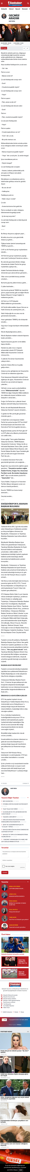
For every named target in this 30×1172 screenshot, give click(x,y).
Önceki (4, 783)
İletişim (16, 1012)
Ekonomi (25, 9)
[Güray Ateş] (4, 895)
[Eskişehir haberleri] (15, 3)
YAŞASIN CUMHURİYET (10, 817)
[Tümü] (28, 882)
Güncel (11, 9)
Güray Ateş (12, 894)
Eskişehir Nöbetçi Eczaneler (10, 995)
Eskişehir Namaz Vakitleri (9, 998)
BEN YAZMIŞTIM (8, 801)
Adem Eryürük (13, 925)
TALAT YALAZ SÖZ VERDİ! (10, 809)
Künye (22, 1012)
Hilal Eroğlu (13, 909)
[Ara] (28, 3)
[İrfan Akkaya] (4, 903)
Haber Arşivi (6, 1007)
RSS (5, 1019)
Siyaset (17, 9)
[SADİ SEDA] (4, 16)
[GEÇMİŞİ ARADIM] (15, 33)
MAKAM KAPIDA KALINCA (16, 896)
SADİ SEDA (12, 21)
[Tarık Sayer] (4, 918)
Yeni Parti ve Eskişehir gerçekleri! (18, 919)
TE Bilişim (19, 1024)
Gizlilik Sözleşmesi (7, 1012)
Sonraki (25, 783)
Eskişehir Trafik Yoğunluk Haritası (11, 1000)
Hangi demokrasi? (14, 912)
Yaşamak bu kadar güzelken (17, 927)
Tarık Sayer (12, 917)
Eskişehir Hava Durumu (9, 996)
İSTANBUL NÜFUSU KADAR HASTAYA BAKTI (15, 804)
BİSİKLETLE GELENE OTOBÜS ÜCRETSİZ (17, 904)
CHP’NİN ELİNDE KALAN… (16, 888)
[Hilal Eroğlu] (4, 910)
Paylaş (4, 48)
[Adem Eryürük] (4, 926)
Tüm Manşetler (7, 1004)
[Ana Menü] (2, 3)
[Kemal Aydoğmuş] (4, 887)
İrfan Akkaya (13, 901)
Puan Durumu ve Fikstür (9, 1002)
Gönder (4, 872)
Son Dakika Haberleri (8, 1005)
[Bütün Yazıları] (28, 798)
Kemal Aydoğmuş (14, 886)
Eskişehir (4, 9)
